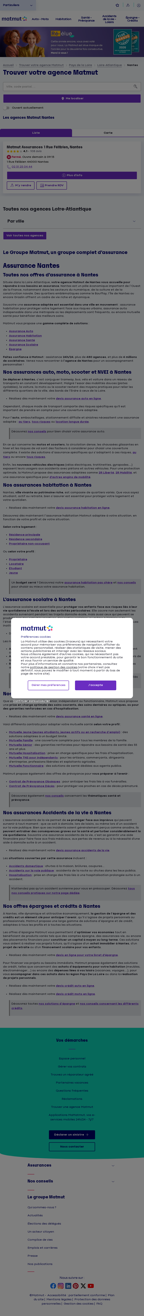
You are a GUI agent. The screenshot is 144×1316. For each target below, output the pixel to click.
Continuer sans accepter (31, 701)
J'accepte (95, 685)
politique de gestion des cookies (53, 667)
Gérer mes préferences (48, 685)
